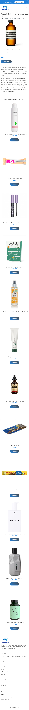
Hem (2, 18)
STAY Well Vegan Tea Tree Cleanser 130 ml (14, 357)
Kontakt (3, 691)
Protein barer (19, 50)
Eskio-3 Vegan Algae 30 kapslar (14, 267)
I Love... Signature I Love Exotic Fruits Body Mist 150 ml (14, 312)
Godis (2, 669)
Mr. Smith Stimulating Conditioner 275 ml (14, 534)
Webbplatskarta (5, 699)
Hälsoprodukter (11, 50)
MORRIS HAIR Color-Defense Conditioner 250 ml (14, 134)
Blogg (2, 689)
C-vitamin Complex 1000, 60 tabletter (14, 622)
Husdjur (3, 674)
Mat (2, 677)
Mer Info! (6, 61)
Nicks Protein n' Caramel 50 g (14, 178)
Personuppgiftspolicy (6, 697)
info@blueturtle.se (5, 661)
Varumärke (4, 679)
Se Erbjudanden (19, 2)
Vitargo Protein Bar (14, 445)
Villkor (2, 694)
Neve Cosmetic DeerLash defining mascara (14, 222)
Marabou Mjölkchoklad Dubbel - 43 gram (14, 490)
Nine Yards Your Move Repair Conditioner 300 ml (14, 578)
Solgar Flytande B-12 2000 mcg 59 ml (14, 401)
